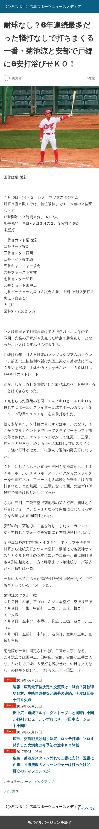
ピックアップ (44, 781)
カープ (26, 781)
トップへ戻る (86, 808)
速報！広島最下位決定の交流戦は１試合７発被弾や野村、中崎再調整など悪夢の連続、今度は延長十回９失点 (53, 693)
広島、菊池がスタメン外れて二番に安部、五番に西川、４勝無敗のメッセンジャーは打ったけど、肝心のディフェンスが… (53, 764)
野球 (15, 791)
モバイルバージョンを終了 (49, 822)
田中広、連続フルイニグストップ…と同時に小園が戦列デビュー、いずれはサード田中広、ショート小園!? (53, 719)
